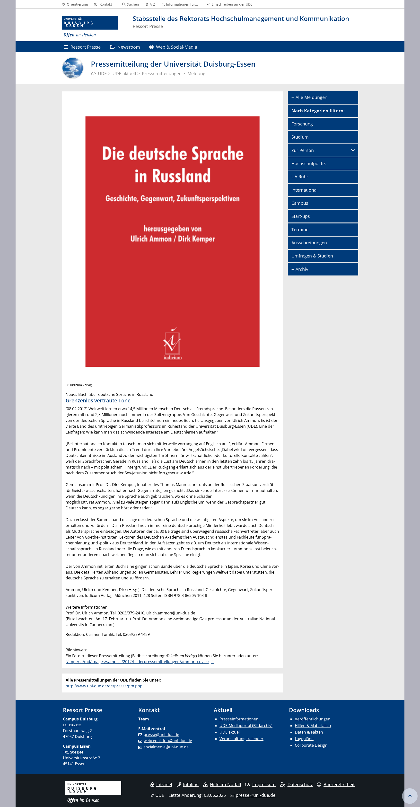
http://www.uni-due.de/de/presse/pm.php (104, 686)
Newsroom (128, 47)
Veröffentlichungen (312, 719)
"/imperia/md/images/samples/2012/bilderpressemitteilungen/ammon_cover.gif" (140, 661)
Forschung (302, 124)
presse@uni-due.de (161, 734)
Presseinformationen (238, 719)
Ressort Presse (85, 47)
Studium (300, 137)
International (304, 190)
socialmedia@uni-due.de (166, 747)
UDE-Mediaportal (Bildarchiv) (245, 725)
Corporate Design (311, 745)
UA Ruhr (299, 176)
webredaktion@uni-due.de (168, 740)
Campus (299, 203)
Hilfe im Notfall (225, 784)
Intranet (164, 784)
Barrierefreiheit (339, 784)
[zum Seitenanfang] (410, 796)
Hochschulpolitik (308, 163)
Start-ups (300, 216)
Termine (299, 229)
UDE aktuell (230, 732)
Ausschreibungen (309, 243)
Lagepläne (304, 738)
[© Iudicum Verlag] (172, 241)
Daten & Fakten (309, 732)
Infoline (191, 784)
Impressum (264, 784)
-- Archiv (299, 269)
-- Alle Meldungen (309, 97)
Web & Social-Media (176, 47)
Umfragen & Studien (312, 256)
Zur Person (302, 150)
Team (143, 719)
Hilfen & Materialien (313, 725)
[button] (105, 4)
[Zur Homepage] (90, 27)
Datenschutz (300, 784)
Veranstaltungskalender (241, 738)
